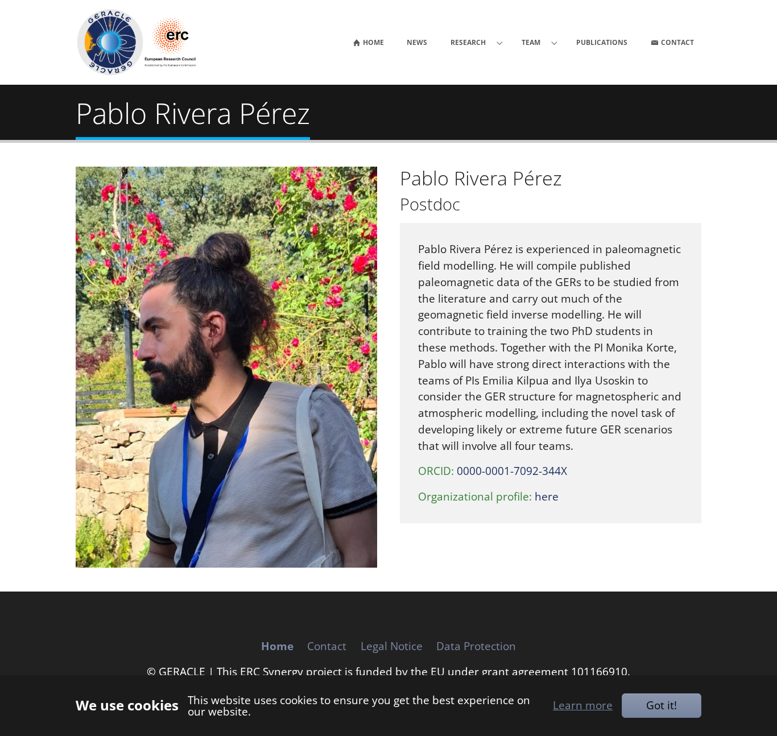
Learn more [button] (583, 705)
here (547, 496)
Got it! (661, 705)
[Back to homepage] (142, 42)
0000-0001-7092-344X (512, 470)
